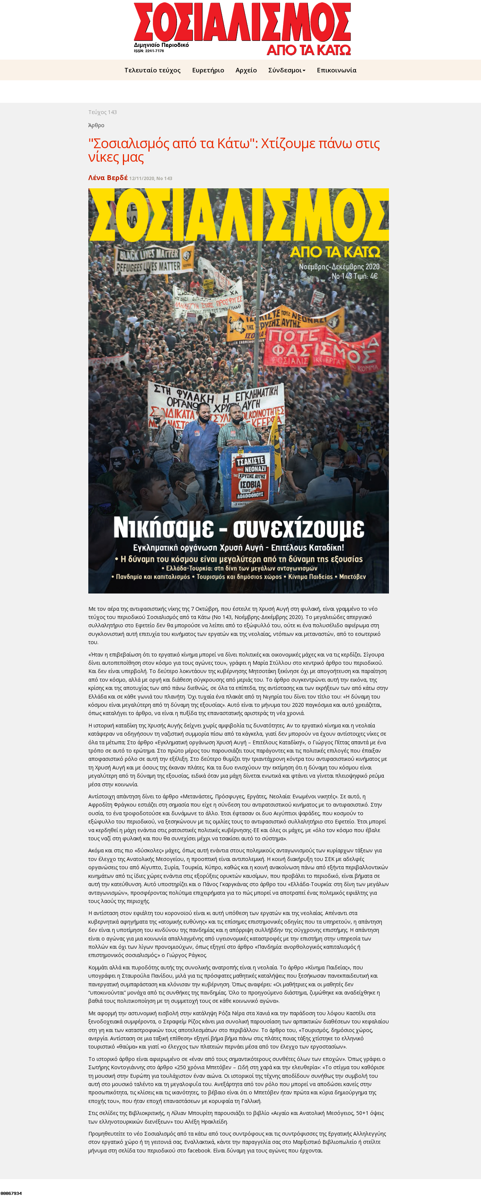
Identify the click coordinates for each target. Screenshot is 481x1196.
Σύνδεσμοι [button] (285, 70)
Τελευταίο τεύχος (152, 70)
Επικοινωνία (337, 70)
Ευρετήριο (208, 70)
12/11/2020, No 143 (150, 178)
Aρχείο (246, 70)
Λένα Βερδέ (108, 177)
